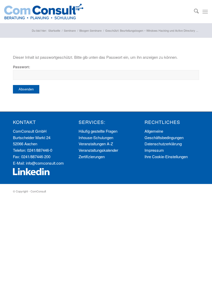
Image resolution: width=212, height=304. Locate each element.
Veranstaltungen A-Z (96, 143)
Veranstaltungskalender (98, 150)
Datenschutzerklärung (163, 143)
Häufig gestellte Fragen (98, 131)
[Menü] (205, 12)
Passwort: (21, 66)
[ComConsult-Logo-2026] (43, 11)
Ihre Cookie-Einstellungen (166, 156)
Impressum (154, 150)
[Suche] (194, 11)
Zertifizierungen (92, 156)
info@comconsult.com (45, 163)
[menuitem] (194, 11)
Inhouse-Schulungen (96, 137)
